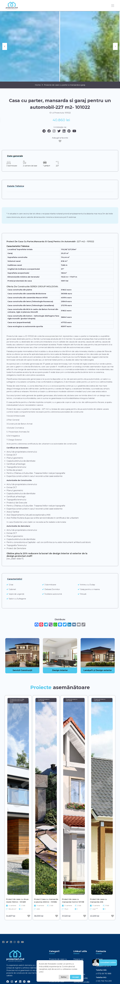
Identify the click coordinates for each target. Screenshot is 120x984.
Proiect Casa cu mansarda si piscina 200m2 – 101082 (46, 900)
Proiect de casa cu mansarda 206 (98, 900)
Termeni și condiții (81, 982)
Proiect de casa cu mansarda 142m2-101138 (73, 900)
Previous (4, 46)
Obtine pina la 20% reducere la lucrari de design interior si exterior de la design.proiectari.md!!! (47, 554)
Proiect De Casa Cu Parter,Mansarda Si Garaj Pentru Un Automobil (41, 241)
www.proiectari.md (53, 336)
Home (38, 85)
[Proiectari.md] (12, 8)
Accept (75, 977)
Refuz (63, 977)
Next (115, 46)
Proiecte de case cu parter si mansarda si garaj (64, 85)
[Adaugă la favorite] (60, 141)
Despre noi (78, 959)
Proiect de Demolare (16, 548)
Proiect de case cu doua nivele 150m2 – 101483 (17, 900)
